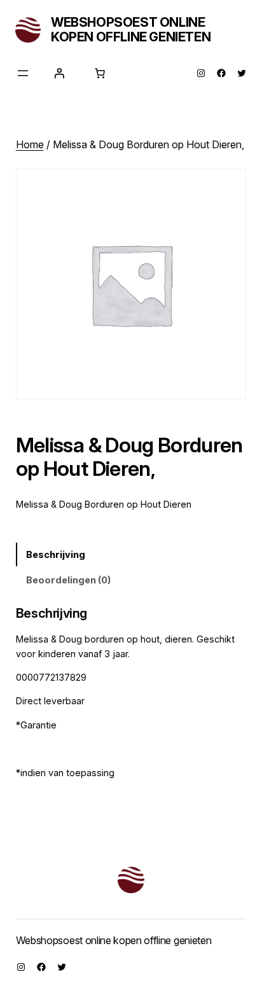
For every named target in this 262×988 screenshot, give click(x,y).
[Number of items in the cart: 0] (100, 73)
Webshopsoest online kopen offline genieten (130, 30)
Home (30, 144)
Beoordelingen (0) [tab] (68, 579)
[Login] (59, 73)
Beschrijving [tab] (55, 554)
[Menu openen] (23, 73)
